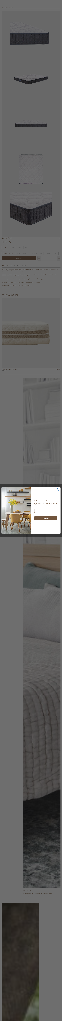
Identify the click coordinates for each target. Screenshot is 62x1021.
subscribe (46, 518)
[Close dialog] (58, 489)
